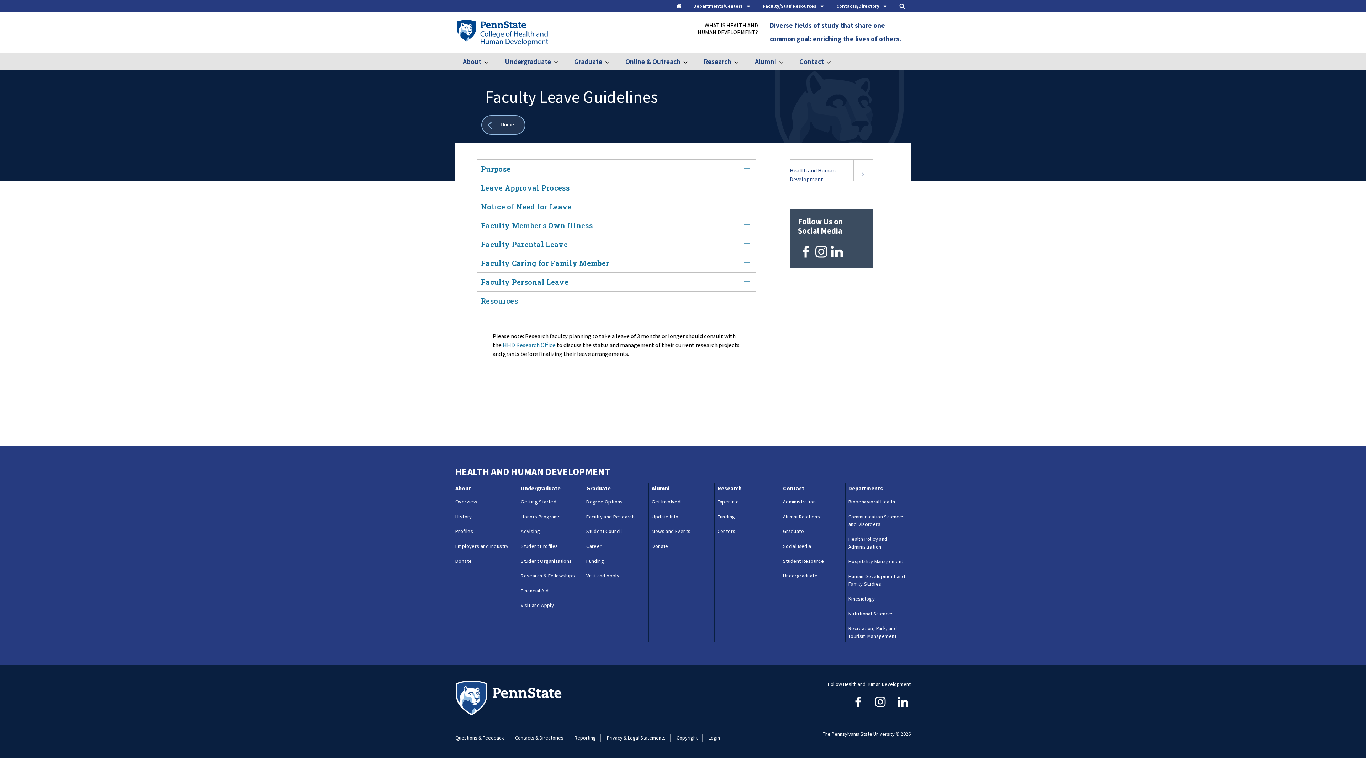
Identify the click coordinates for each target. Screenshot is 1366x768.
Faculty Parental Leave (524, 244)
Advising (530, 531)
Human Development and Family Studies (876, 580)
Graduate (588, 61)
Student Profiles (539, 546)
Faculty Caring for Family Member (545, 263)
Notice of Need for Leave (526, 206)
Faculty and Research (610, 516)
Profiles (464, 531)
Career (594, 546)
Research (717, 61)
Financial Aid (535, 590)
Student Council (604, 531)
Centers (727, 531)
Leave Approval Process (525, 187)
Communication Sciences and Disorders (876, 520)
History (463, 516)
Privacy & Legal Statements (636, 738)
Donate (463, 561)
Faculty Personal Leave (524, 282)
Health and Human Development (813, 175)
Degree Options (604, 501)
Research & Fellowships (548, 575)
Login (714, 738)
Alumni (765, 61)
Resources (499, 300)
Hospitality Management (876, 561)
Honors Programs (541, 516)
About (472, 61)
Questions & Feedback (479, 738)
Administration (799, 501)
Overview (466, 501)
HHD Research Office (529, 345)
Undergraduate (528, 61)
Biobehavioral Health (871, 501)
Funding (595, 561)
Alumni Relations (801, 516)
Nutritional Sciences (871, 613)
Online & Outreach (653, 61)
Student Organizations (546, 561)
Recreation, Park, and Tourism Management (872, 632)
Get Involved (666, 501)
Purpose (495, 169)
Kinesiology (861, 599)
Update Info (665, 516)
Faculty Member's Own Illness (537, 225)
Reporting (585, 738)
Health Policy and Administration (868, 543)
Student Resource (803, 561)
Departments (865, 488)
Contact (811, 61)
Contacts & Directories (539, 738)
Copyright (687, 738)
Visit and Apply (537, 605)
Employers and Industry (482, 546)
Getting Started (538, 501)
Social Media (797, 546)
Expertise (728, 501)
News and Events (671, 531)
